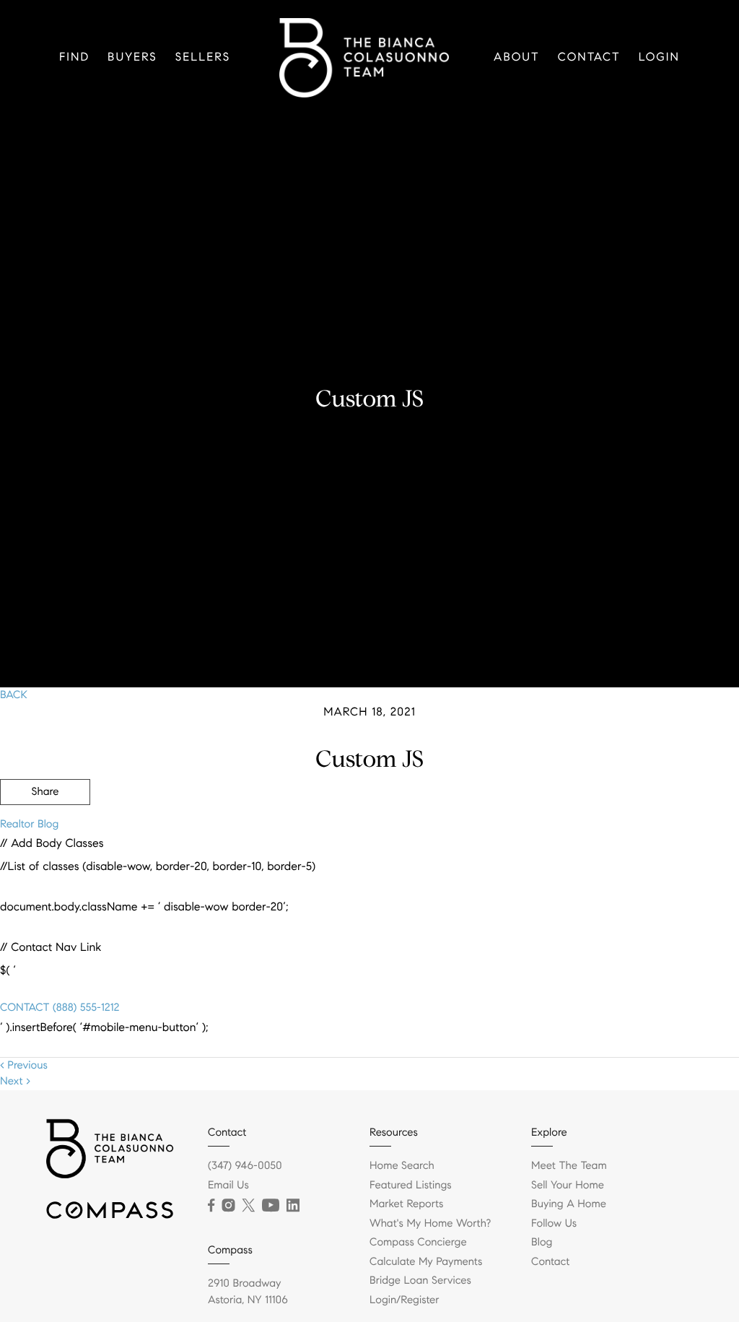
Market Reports (407, 1204)
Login (659, 57)
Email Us (228, 1185)
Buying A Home (568, 1204)
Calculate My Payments (426, 1262)
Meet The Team (569, 1166)
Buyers (132, 57)
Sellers (202, 57)
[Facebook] (211, 1205)
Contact (589, 57)
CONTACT (24, 1007)
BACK (13, 695)
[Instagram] (228, 1205)
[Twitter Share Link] (45, 831)
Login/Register (405, 1300)
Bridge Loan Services (420, 1280)
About (517, 57)
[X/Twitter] (248, 1205)
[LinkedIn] (293, 1205)
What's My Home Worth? (430, 1223)
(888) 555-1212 (84, 1007)
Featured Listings (411, 1185)
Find (74, 57)
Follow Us (554, 1223)
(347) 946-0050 (245, 1166)
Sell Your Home (567, 1185)
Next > (15, 1081)
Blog (541, 1242)
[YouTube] (270, 1205)
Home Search (402, 1166)
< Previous (24, 1065)
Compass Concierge (418, 1242)
